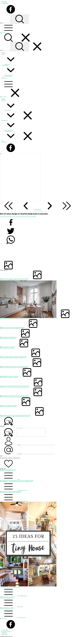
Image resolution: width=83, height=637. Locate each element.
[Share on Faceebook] (10, 235)
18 (37, 209)
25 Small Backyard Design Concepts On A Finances (10, 492)
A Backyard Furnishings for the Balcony (8, 406)
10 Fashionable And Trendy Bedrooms (8, 338)
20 (39, 209)
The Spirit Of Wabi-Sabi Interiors (7, 598)
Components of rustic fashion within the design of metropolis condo (14, 387)
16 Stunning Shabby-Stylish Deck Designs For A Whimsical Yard (13, 357)
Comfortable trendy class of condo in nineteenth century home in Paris (15, 416)
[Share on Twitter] (10, 243)
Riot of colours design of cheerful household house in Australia (23, 216)
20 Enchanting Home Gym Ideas (6, 608)
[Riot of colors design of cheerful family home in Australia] (20, 201)
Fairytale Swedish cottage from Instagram (8, 377)
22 (40, 209)
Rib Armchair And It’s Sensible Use (7, 348)
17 (36, 209)
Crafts (18, 479)
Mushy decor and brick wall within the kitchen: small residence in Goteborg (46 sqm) (17, 318)
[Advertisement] (34, 253)
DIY (26, 490)
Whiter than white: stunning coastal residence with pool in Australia (14, 396)
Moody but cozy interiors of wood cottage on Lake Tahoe (11, 328)
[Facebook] (10, 13)
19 (38, 209)
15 (34, 209)
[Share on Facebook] (10, 226)
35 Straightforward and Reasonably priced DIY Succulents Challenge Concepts (16, 481)
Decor (18, 490)
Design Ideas (6, 216)
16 (35, 209)
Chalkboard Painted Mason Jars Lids (7, 470)
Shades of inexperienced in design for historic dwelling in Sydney (13, 367)
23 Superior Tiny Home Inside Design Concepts (9, 587)
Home (1, 216)
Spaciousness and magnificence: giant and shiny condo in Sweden (14, 279)
